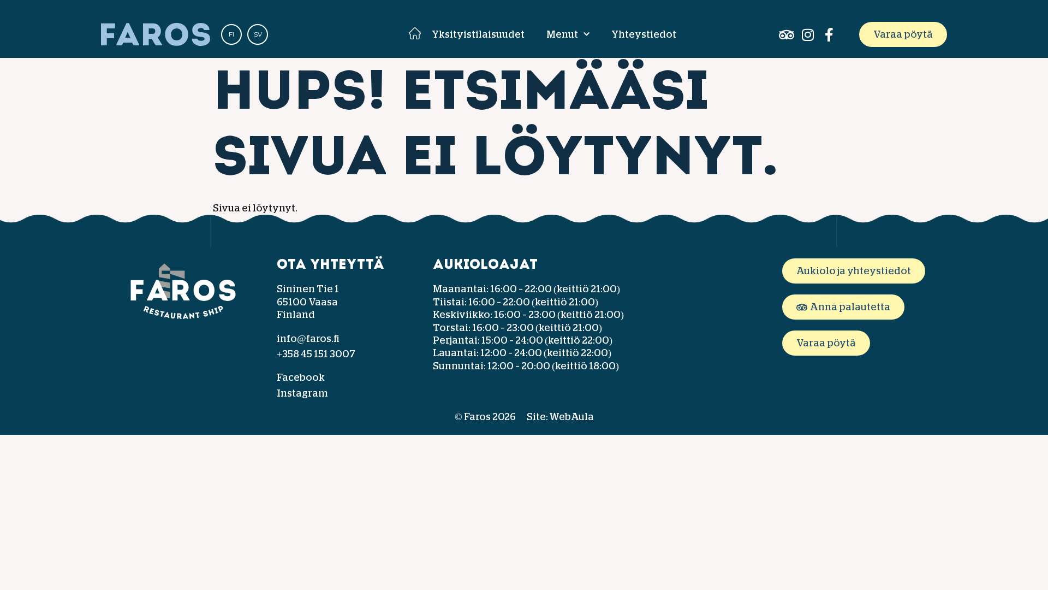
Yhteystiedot (643, 34)
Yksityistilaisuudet (478, 34)
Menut (562, 34)
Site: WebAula (560, 417)
